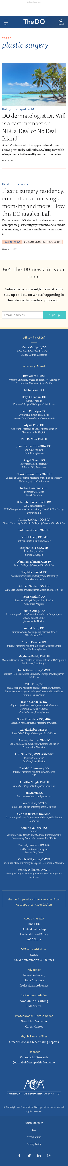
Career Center (34, 1026)
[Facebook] (19, 1156)
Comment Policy (34, 1123)
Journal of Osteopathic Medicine (34, 1062)
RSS (34, 1130)
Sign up (54, 315)
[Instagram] (49, 1156)
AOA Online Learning (34, 1000)
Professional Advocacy (34, 985)
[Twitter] (29, 1156)
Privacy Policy (34, 1144)
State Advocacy (34, 980)
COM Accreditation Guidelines (34, 959)
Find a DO (34, 923)
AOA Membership (34, 928)
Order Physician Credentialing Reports (34, 1041)
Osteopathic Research (34, 1057)
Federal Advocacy (34, 975)
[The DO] (34, 22)
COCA (34, 954)
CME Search (34, 1005)
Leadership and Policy (34, 934)
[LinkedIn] (39, 1156)
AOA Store (34, 939)
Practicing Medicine (34, 1021)
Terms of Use (34, 1137)
